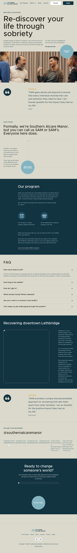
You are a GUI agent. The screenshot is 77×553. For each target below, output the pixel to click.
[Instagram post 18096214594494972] (44, 445)
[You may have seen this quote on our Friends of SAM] (67, 445)
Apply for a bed (67, 51)
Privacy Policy (38, 546)
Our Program (24, 3)
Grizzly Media (54, 544)
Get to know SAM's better (28, 167)
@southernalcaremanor (23, 432)
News (39, 3)
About (32, 3)
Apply (68, 3)
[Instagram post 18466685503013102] (32, 445)
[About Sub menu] (35, 3)
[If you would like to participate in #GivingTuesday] (56, 445)
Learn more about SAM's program (28, 248)
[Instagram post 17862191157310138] (9, 445)
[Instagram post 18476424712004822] (20, 445)
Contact (45, 3)
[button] (38, 270)
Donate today (38, 502)
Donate (55, 3)
